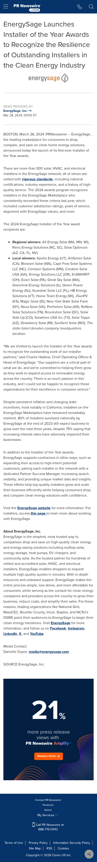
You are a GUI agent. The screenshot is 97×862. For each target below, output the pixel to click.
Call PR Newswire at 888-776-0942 (49, 827)
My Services (46, 815)
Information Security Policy (71, 842)
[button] (48, 78)
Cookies (63, 848)
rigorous (29, 179)
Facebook (58, 628)
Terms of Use (14, 842)
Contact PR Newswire (48, 800)
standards (45, 179)
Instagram (76, 628)
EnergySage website (34, 508)
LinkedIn (10, 633)
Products (48, 805)
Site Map (35, 848)
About (48, 810)
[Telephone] (79, 6)
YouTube (37, 633)
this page (38, 513)
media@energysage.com (49, 651)
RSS (49, 848)
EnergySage (60, 623)
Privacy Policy (38, 842)
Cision (56, 855)
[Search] (91, 6)
